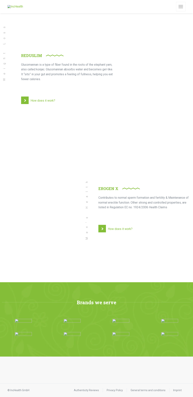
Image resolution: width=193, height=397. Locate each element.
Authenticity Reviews (86, 390)
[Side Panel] (180, 6)
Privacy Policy (115, 390)
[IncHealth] (15, 6)
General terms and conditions (148, 390)
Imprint (177, 390)
